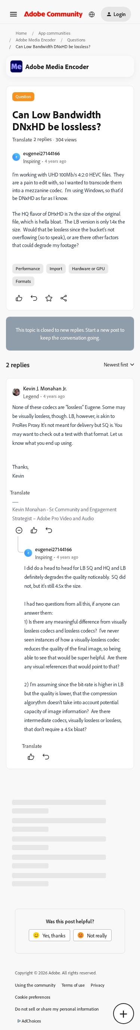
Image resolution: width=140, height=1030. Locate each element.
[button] (13, 16)
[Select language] (92, 14)
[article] (70, 460)
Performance (28, 268)
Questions (76, 40)
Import (56, 268)
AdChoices (31, 1021)
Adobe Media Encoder (36, 40)
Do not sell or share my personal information (57, 1009)
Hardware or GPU (88, 268)
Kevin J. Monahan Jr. (45, 388)
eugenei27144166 (41, 153)
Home (21, 33)
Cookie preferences (32, 997)
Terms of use (73, 985)
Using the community (35, 985)
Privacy (98, 985)
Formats (23, 281)
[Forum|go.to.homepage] (53, 14)
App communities (54, 33)
